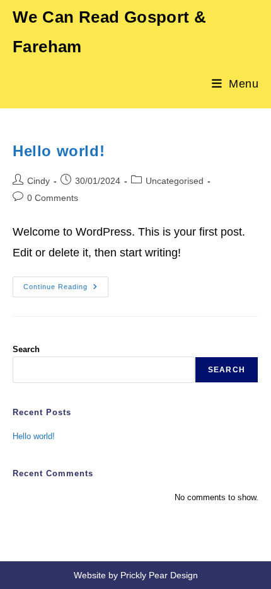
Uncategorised (175, 181)
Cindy (38, 181)
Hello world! (59, 150)
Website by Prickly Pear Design (136, 575)
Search (26, 349)
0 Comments (52, 198)
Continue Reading (65, 289)
